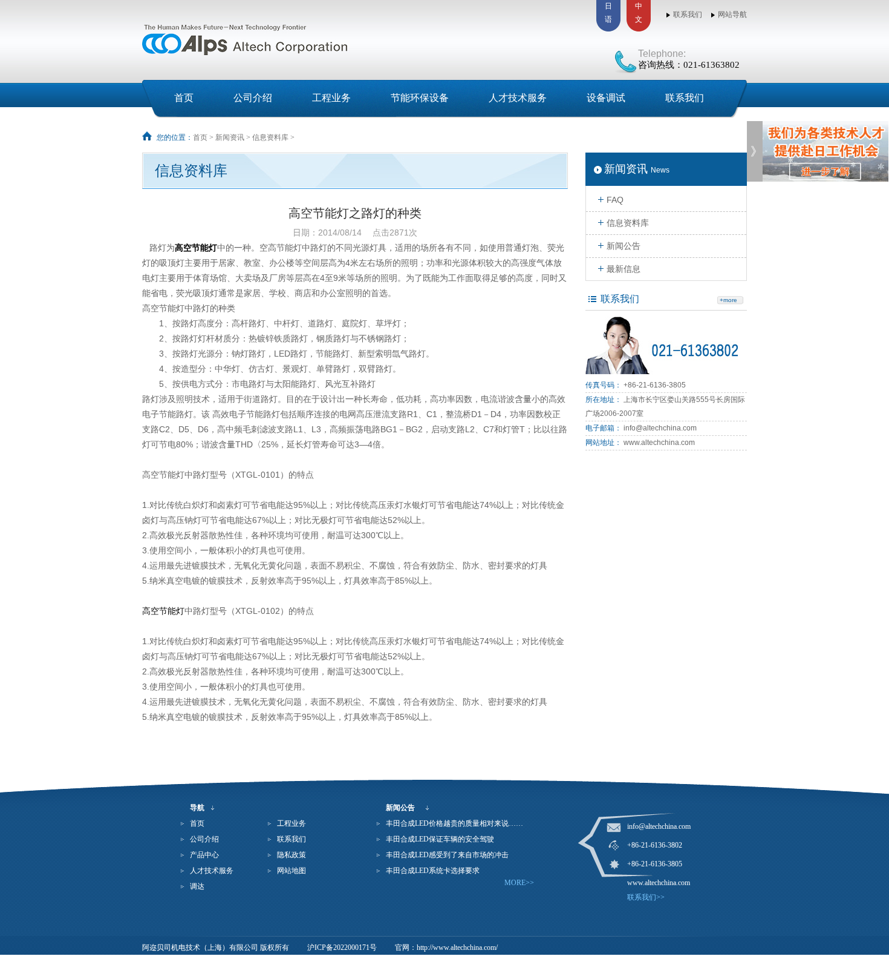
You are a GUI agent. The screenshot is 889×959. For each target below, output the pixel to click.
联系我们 (687, 14)
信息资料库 (270, 137)
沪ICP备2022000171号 (342, 947)
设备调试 (606, 98)
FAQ (615, 200)
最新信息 (623, 269)
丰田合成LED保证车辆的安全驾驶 (440, 839)
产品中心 (204, 855)
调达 (197, 886)
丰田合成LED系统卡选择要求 (433, 870)
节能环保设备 (420, 98)
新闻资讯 (229, 137)
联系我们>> (646, 897)
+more (728, 300)
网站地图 (291, 870)
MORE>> (519, 882)
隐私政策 (291, 855)
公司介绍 (252, 98)
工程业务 (331, 98)
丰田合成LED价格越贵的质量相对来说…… (454, 823)
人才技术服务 (518, 98)
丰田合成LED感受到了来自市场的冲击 (447, 855)
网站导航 (732, 14)
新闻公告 (623, 246)
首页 (184, 98)
